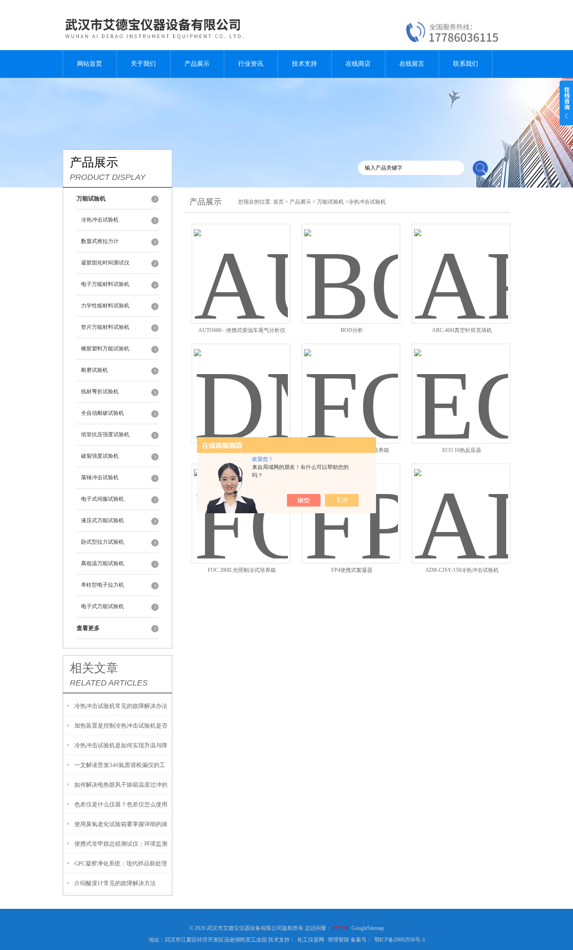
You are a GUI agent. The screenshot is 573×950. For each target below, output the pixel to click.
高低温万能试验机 (102, 563)
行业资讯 (250, 63)
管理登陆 (338, 940)
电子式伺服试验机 (102, 499)
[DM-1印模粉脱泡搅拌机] (241, 383)
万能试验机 (330, 202)
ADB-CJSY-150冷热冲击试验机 (462, 570)
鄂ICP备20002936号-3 (399, 940)
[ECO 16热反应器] (461, 383)
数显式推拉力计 (100, 241)
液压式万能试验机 (102, 520)
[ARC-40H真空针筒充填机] (461, 263)
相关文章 (94, 668)
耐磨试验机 (94, 370)
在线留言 (411, 63)
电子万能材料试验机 (105, 284)
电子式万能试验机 (102, 606)
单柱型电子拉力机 (102, 585)
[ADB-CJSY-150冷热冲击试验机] (461, 503)
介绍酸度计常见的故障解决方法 (115, 883)
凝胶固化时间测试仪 (105, 263)
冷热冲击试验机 (100, 220)
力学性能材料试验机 (105, 305)
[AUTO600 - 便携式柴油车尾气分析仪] (241, 263)
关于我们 (143, 63)
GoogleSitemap (367, 928)
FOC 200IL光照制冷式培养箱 (242, 570)
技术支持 (304, 63)
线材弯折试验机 (100, 391)
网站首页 (89, 63)
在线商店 (358, 63)
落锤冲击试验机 (100, 477)
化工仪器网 (310, 940)
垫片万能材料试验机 (105, 327)
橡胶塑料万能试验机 (105, 348)
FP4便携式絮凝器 (351, 570)
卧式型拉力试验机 (102, 542)
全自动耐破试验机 (102, 413)
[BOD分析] (351, 263)
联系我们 (465, 63)
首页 (278, 202)
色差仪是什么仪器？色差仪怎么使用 (120, 804)
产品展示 (197, 63)
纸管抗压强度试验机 (105, 434)
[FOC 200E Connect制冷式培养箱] (351, 383)
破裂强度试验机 (100, 456)
